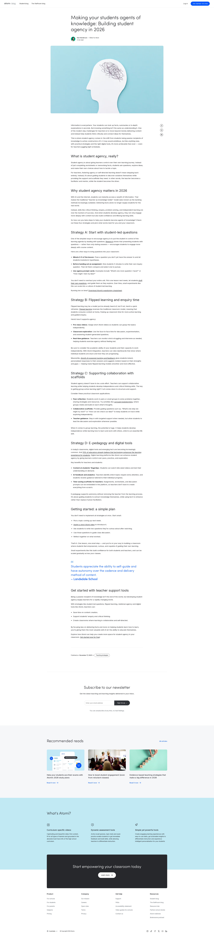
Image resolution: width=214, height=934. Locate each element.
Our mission (85, 899)
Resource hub (154, 906)
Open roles (85, 906)
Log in (185, 3)
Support (118, 899)
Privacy (83, 914)
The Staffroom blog (38, 3)
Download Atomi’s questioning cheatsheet (105, 290)
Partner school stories (157, 910)
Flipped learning (85, 309)
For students (51, 902)
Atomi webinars (155, 914)
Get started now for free (90, 637)
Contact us (119, 914)
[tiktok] (151, 931)
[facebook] (155, 931)
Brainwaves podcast (157, 917)
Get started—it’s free (200, 4)
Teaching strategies (102, 655)
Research (109, 241)
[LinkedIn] (166, 931)
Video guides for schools (124, 910)
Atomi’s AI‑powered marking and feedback (98, 358)
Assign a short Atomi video (84, 525)
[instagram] (147, 931)
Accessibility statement (123, 906)
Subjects (50, 910)
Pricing (49, 914)
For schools (51, 899)
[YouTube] (162, 931)
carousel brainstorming (123, 402)
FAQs (117, 902)
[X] (159, 931)
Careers (84, 902)
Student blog (23, 3)
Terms (83, 910)
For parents (51, 906)
